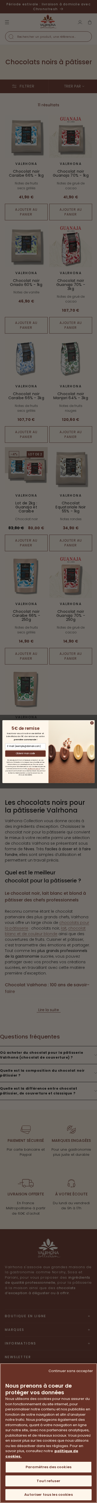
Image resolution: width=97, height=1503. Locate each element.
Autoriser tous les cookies (48, 1494)
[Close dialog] (92, 722)
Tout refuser (48, 1480)
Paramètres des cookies (48, 1467)
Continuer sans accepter (70, 1370)
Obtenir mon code (25, 753)
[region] (48, 1433)
